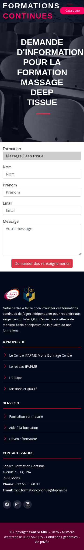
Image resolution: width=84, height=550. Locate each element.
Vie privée (42, 542)
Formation (12, 148)
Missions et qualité (23, 389)
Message (11, 221)
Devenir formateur (23, 439)
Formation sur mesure (26, 416)
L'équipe (15, 377)
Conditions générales (62, 537)
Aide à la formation (23, 427)
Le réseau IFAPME (23, 366)
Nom (7, 166)
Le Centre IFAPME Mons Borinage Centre (40, 355)
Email (7, 203)
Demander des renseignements (42, 263)
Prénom (10, 185)
